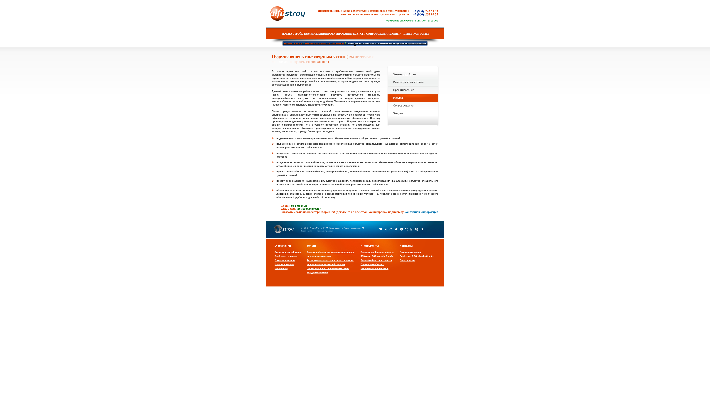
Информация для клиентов (374, 268)
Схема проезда (407, 260)
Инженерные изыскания (319, 256)
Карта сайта (306, 231)
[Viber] (406, 229)
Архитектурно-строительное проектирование (330, 260)
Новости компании (284, 264)
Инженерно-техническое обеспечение (326, 264)
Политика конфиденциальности (377, 252)
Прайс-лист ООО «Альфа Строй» (417, 256)
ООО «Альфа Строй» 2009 (316, 228)
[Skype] (417, 229)
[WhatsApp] (411, 229)
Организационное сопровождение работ (328, 268)
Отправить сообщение (372, 264)
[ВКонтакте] (380, 229)
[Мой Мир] (391, 229)
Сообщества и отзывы (286, 256)
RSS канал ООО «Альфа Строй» (377, 256)
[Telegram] (422, 229)
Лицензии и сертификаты (288, 252)
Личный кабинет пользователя (376, 260)
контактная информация (421, 212)
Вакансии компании (285, 260)
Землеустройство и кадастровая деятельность (330, 252)
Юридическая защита (317, 272)
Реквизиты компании (410, 252)
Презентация (281, 268)
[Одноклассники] (385, 229)
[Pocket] (401, 229)
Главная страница (324, 231)
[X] (396, 229)
